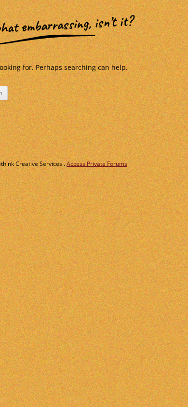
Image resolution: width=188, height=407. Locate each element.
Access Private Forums (97, 164)
